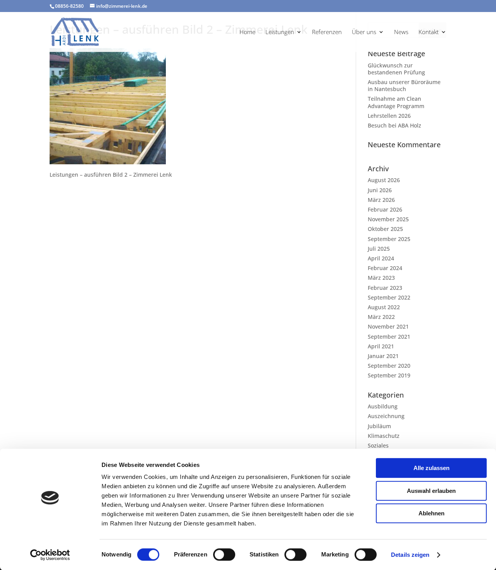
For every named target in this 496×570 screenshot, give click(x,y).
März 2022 (381, 316)
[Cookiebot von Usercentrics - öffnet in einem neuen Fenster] (50, 555)
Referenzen (327, 32)
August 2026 (384, 180)
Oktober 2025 (385, 228)
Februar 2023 (385, 287)
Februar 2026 (385, 209)
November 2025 (388, 219)
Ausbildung (383, 406)
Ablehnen (431, 513)
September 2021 (389, 336)
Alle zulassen (431, 468)
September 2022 (389, 297)
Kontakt (428, 32)
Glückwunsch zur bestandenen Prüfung (396, 69)
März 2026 (381, 199)
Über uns (364, 32)
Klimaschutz (384, 435)
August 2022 (384, 307)
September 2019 (389, 375)
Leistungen (279, 32)
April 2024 (381, 258)
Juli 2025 (379, 248)
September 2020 (389, 365)
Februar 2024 (385, 268)
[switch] (224, 554)
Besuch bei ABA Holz (394, 125)
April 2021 (381, 346)
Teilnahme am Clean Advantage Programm (396, 102)
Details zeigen (410, 554)
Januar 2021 (383, 356)
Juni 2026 (380, 190)
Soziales (378, 445)
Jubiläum (379, 426)
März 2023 (381, 277)
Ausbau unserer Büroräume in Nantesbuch (404, 85)
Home (247, 32)
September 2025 (389, 239)
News (401, 32)
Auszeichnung (386, 416)
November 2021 (388, 326)
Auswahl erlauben (431, 490)
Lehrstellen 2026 (389, 115)
